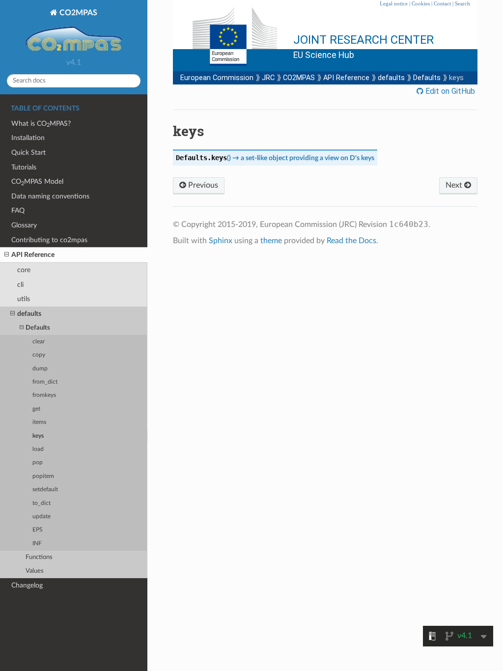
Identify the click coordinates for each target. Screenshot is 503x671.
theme (271, 241)
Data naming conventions (50, 196)
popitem (43, 476)
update (41, 516)
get (36, 409)
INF (37, 543)
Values (35, 571)
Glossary (24, 225)
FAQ (18, 210)
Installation (28, 137)
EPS (37, 529)
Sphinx (220, 241)
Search (462, 3)
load (38, 449)
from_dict (44, 382)
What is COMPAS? (41, 124)
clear (38, 341)
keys (38, 436)
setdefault (45, 489)
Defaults (38, 328)
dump (40, 368)
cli (20, 284)
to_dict (41, 503)
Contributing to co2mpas (49, 240)
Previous (202, 185)
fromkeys (44, 395)
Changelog (27, 585)
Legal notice (394, 3)
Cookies (421, 3)
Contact (442, 3)
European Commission (216, 78)
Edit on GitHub (449, 91)
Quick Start (28, 152)
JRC (268, 78)
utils (23, 299)
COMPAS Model (37, 182)
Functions (39, 557)
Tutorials (23, 167)
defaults (29, 313)
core (23, 270)
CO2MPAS (77, 13)
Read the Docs (351, 241)
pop (37, 462)
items (39, 422)
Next (455, 185)
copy (38, 355)
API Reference (33, 254)
